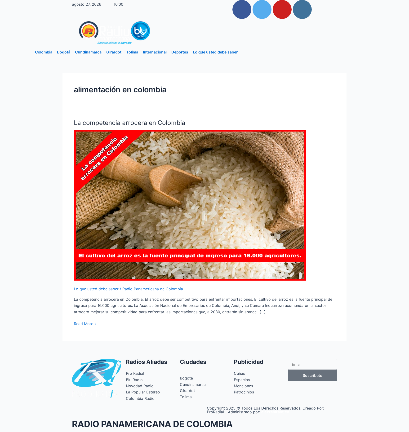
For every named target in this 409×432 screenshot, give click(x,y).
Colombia (43, 52)
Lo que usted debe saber (215, 52)
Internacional (155, 52)
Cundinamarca (88, 52)
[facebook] (241, 9)
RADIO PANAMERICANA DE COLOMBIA (152, 424)
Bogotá (63, 52)
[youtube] (282, 9)
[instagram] (302, 9)
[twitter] (262, 9)
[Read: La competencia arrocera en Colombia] (190, 204)
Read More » (85, 323)
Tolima (132, 52)
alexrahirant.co (275, 412)
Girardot (113, 52)
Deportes (179, 52)
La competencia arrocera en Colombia (129, 122)
